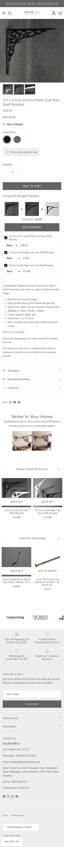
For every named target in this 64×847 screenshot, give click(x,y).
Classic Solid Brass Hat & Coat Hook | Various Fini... (16, 581)
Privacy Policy (18, 815)
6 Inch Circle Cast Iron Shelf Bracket (16, 512)
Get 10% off (11, 841)
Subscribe (32, 704)
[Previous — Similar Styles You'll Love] (5, 469)
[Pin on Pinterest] (19, 402)
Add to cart (32, 186)
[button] (13, 124)
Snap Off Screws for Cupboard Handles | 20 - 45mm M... (47, 582)
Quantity (7, 164)
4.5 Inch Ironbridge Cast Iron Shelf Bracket (31, 252)
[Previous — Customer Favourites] (5, 538)
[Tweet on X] (10, 402)
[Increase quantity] (19, 171)
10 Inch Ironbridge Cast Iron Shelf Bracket (31, 265)
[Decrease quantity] (6, 171)
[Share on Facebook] (14, 402)
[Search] (11, 13)
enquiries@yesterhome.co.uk (25, 761)
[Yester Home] (32, 13)
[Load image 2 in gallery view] (32, 51)
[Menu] (4, 13)
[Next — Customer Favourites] (58, 538)
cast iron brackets (18, 338)
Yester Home (14, 835)
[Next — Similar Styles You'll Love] (58, 469)
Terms (5, 815)
